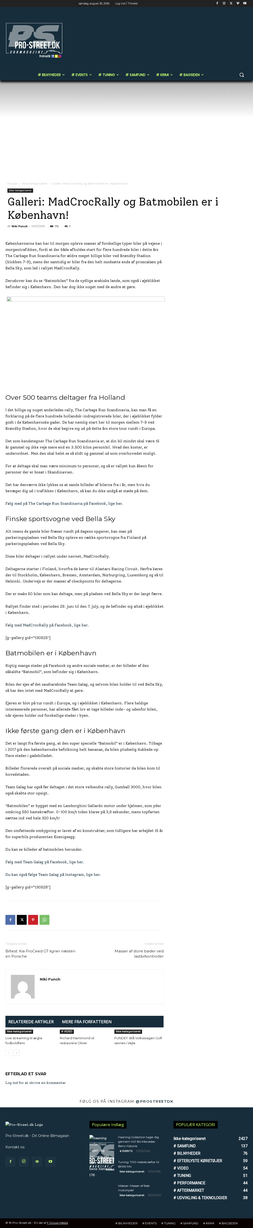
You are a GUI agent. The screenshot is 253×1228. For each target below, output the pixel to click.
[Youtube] (245, 3)
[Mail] (37, 1162)
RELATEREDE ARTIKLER (31, 1021)
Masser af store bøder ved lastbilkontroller (139, 954)
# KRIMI (208, 1223)
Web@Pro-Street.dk (43, 1147)
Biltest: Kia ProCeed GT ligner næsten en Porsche (40, 954)
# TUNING (168, 1223)
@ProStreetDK (154, 1101)
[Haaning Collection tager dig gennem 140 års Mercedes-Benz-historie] (101, 1156)
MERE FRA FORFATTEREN (87, 1021)
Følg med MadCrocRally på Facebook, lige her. (47, 625)
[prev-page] (8, 1053)
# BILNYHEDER (126, 1223)
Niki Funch (20, 226)
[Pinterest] (33, 920)
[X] (231, 3)
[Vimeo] (238, 3)
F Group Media (57, 1223)
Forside (12, 183)
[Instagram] (224, 3)
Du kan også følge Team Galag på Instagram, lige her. (53, 874)
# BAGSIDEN (228, 1223)
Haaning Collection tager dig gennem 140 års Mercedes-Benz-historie (138, 1141)
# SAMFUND (189, 1223)
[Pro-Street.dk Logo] (34, 40)
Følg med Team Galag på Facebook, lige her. (44, 862)
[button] (242, 75)
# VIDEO (66, 1031)
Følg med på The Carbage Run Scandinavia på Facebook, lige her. (64, 503)
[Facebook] (217, 3)
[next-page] (16, 1053)
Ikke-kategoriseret (34, 183)
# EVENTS (126, 1151)
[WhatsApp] (44, 920)
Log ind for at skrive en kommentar (35, 1083)
